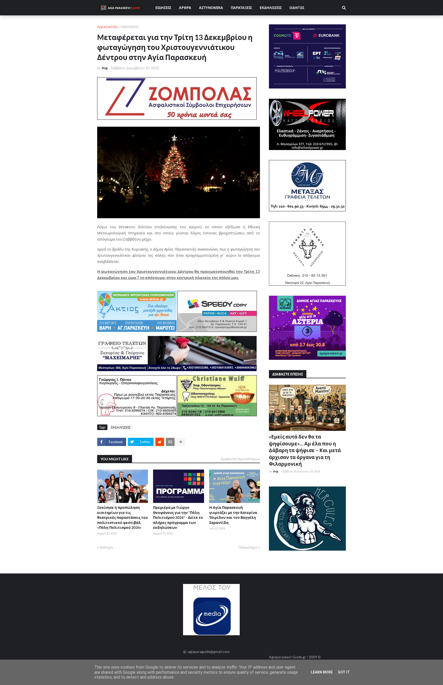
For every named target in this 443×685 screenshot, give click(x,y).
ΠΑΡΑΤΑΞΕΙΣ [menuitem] (241, 7)
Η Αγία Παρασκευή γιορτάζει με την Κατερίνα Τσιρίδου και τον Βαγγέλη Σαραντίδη (233, 515)
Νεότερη (106, 547)
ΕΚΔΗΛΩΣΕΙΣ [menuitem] (271, 7)
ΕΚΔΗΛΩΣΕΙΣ (129, 27)
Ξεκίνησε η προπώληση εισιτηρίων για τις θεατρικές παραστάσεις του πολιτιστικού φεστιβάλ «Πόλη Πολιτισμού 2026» (122, 517)
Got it (344, 672)
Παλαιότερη (247, 547)
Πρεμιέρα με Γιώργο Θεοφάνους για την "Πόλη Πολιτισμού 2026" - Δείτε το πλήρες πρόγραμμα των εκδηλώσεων (178, 517)
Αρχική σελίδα (107, 27)
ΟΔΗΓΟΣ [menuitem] (296, 7)
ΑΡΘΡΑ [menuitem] (185, 7)
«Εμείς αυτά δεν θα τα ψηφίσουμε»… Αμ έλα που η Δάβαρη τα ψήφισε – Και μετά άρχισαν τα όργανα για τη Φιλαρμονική (305, 450)
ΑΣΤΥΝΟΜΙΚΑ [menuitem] (211, 7)
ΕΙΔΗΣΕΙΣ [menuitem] (163, 7)
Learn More (322, 672)
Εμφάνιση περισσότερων (240, 459)
